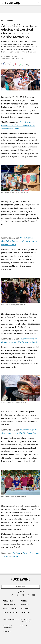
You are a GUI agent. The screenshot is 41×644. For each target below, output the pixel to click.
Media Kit (24, 625)
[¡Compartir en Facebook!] (3, 64)
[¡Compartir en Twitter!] (9, 64)
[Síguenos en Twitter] (17, 595)
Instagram (34, 553)
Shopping (25, 612)
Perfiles (25, 605)
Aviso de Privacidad (11, 619)
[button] (2, 2)
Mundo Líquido (10, 608)
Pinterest (14, 556)
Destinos (25, 608)
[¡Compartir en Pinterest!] (15, 64)
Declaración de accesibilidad (26, 620)
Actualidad (8, 601)
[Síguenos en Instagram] (28, 595)
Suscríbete (20, 587)
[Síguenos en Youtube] (33, 595)
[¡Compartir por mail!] (27, 64)
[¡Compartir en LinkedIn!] (21, 64)
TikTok (5, 556)
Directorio (7, 631)
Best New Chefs (10, 612)
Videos (24, 601)
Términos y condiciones (8, 626)
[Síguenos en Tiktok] (12, 595)
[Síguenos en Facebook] (7, 595)
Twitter (25, 553)
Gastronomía (7, 20)
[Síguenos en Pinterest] (23, 595)
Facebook (17, 553)
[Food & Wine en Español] (12, 2)
